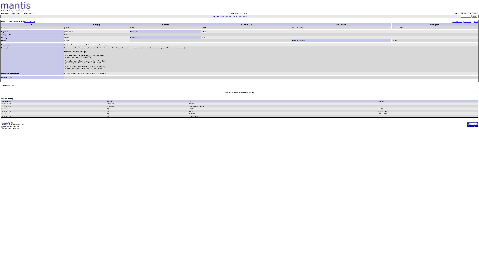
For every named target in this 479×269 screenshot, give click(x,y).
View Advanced (457, 22)
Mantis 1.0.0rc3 (6, 123)
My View (220, 16)
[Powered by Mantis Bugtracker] (472, 126)
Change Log (239, 16)
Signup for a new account (25, 13)
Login (13, 13)
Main (214, 16)
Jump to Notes (29, 22)
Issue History (468, 22)
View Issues (229, 16)
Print (475, 22)
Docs (247, 16)
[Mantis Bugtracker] (16, 11)
